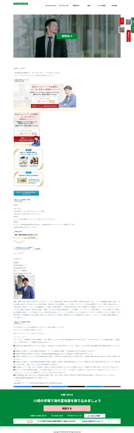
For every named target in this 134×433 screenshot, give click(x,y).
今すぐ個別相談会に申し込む (18, 380)
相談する (67, 408)
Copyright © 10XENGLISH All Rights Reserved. (67, 432)
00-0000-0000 (57, 416)
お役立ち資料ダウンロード (92, 421)
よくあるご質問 (94, 416)
